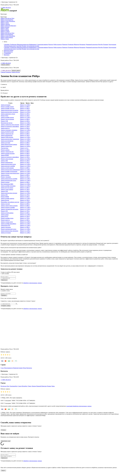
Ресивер (24, 46)
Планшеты (8, 72)
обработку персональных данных (32, 283)
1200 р (27, 130)
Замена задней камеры (7, 213)
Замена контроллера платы (8, 164)
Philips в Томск (5, 22)
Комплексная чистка (6, 123)
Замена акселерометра (7, 141)
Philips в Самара (5, 31)
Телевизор (71, 44)
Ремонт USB (4, 121)
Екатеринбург (14, 386)
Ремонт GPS (4, 211)
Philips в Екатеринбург (7, 19)
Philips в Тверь (5, 28)
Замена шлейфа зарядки (7, 198)
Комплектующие (8, 50)
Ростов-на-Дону (5, 386)
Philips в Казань (5, 27)
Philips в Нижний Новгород (8, 25)
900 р (27, 128)
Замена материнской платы (8, 180)
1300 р (27, 166)
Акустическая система (33, 46)
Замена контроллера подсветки (9, 110)
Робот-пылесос (58, 44)
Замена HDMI (5, 155)
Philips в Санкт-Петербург (8, 21)
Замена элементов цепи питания (10, 124)
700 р (27, 195)
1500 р (27, 184)
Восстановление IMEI (7, 184)
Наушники (82, 44)
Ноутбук (100, 44)
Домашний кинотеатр (92, 44)
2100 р (27, 159)
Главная (3, 72)
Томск (29, 386)
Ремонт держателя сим (7, 151)
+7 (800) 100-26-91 (6, 7)
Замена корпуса (5, 128)
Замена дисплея (5, 204)
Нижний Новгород (41, 386)
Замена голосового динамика (9, 130)
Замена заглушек (5, 142)
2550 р (27, 112)
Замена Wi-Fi (4, 216)
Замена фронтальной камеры (9, 144)
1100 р (27, 123)
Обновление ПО (5, 225)
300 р (27, 114)
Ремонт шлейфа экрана (7, 106)
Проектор (65, 44)
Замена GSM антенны (7, 137)
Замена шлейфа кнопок (7, 117)
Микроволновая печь (23, 44)
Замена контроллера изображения (10, 169)
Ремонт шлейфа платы (7, 218)
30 (22, 105)
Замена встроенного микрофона (10, 157)
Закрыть (3, 470)
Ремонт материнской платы (8, 229)
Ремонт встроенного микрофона (10, 126)
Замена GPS (4, 195)
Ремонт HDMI (5, 196)
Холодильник (112, 44)
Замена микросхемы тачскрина (9, 231)
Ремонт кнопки (5, 182)
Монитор (76, 44)
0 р (26, 148)
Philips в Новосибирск (7, 37)
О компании (7, 53)
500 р (27, 115)
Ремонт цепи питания (7, 159)
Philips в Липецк (5, 24)
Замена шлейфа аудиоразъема (9, 171)
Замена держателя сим (7, 133)
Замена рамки (5, 214)
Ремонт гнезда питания (7, 119)
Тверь (53, 386)
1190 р (27, 110)
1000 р (27, 105)
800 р (27, 106)
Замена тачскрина (6, 227)
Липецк (34, 386)
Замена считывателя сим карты (9, 209)
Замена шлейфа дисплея (7, 108)
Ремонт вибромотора (7, 162)
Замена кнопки (5, 175)
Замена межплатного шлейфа (9, 178)
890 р (27, 108)
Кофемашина (32, 44)
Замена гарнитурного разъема (9, 205)
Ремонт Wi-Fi (4, 115)
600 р (27, 121)
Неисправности (8, 52)
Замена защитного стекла (8, 114)
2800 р (27, 124)
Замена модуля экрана (7, 187)
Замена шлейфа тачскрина (8, 186)
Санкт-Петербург (23, 386)
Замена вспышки (5, 105)
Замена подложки (6, 232)
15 (22, 148)
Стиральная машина (42, 44)
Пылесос (50, 44)
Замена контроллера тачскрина (9, 112)
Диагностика (4, 148)
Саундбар (18, 46)
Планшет (105, 44)
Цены (24, 368)
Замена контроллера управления (10, 139)
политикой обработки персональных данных (79, 406)
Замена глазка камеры (7, 189)
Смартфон (7, 44)
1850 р (27, 146)
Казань (49, 386)
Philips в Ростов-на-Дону (7, 18)
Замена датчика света (7, 222)
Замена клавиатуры (6, 146)
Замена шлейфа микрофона (8, 223)
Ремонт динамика (6, 177)
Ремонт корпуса (5, 220)
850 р (27, 132)
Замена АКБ (4, 160)
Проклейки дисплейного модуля (10, 202)
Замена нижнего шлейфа (8, 207)
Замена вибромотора (6, 135)
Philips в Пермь (5, 30)
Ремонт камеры (5, 150)
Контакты (6, 54)
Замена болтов (16, 72)
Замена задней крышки (7, 168)
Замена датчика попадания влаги (10, 173)
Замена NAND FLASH (7, 132)
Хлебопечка (13, 44)
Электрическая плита (10, 46)
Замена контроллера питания (9, 193)
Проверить (4, 295)
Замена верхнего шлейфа (8, 166)
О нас (2, 368)
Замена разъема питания (7, 153)
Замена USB (4, 191)
